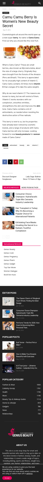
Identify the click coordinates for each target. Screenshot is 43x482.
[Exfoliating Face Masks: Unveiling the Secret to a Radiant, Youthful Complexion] (8, 225)
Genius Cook (9, 253)
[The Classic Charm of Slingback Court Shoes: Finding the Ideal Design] (8, 301)
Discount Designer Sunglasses (9, 178)
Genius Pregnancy (11, 256)
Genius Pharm (9, 260)
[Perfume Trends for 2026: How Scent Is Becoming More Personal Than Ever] (8, 326)
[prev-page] (3, 236)
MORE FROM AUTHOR (30, 188)
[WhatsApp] (21, 161)
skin (28, 145)
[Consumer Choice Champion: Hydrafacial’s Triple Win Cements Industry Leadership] (8, 197)
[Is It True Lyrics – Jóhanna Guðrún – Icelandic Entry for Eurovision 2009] (8, 368)
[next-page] (7, 236)
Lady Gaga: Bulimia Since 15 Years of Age (32, 178)
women (5, 148)
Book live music (10, 274)
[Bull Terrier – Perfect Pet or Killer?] (8, 345)
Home (4, 9)
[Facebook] (4, 161)
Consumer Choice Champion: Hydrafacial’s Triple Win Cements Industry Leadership (27, 313)
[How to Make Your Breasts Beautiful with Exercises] (8, 357)
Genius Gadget (9, 264)
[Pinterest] (15, 161)
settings (29, 473)
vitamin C (35, 145)
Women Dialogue (10, 271)
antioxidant (13, 145)
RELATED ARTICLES (11, 188)
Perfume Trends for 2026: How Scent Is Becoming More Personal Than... (28, 325)
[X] (10, 161)
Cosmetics (12, 9)
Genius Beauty (9, 249)
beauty (22, 145)
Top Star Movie (10, 267)
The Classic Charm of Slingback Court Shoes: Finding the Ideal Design (28, 300)
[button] (4, 3)
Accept (7, 478)
